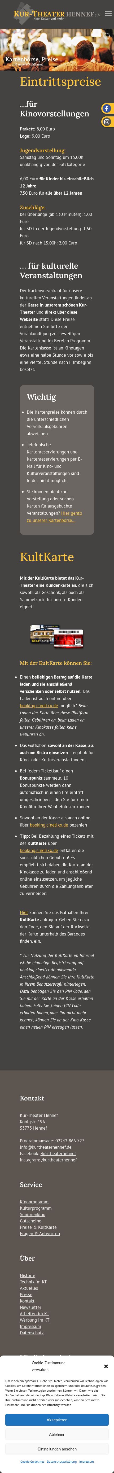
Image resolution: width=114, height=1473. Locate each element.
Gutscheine (30, 1221)
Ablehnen (57, 1434)
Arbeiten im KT (34, 1314)
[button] (106, 1366)
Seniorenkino (32, 1214)
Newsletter (30, 1307)
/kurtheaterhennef (58, 1153)
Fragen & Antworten (40, 1233)
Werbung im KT (34, 1320)
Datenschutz (32, 1333)
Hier (24, 912)
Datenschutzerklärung (62, 1461)
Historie (27, 1275)
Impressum (86, 1461)
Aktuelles (29, 1288)
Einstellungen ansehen (57, 1449)
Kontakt (27, 1301)
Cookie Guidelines (32, 1461)
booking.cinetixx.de (39, 706)
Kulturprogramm (36, 1208)
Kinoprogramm (34, 1202)
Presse (26, 1294)
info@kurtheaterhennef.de (46, 1147)
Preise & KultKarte (38, 1227)
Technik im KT (33, 1282)
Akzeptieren (57, 1420)
